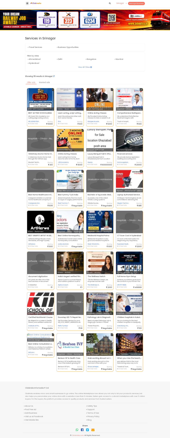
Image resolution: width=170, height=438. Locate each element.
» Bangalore (91, 59)
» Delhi (59, 59)
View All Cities (84, 67)
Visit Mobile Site (32, 420)
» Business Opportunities (68, 47)
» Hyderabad (33, 63)
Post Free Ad (30, 409)
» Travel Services (35, 47)
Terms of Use (93, 413)
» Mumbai (119, 59)
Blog (89, 420)
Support (91, 409)
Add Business (31, 413)
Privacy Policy (93, 416)
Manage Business (136, 3)
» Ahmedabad (34, 59)
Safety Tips (92, 406)
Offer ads (31, 82)
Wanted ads (44, 82)
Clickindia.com (78, 435)
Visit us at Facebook (34, 416)
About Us (29, 406)
